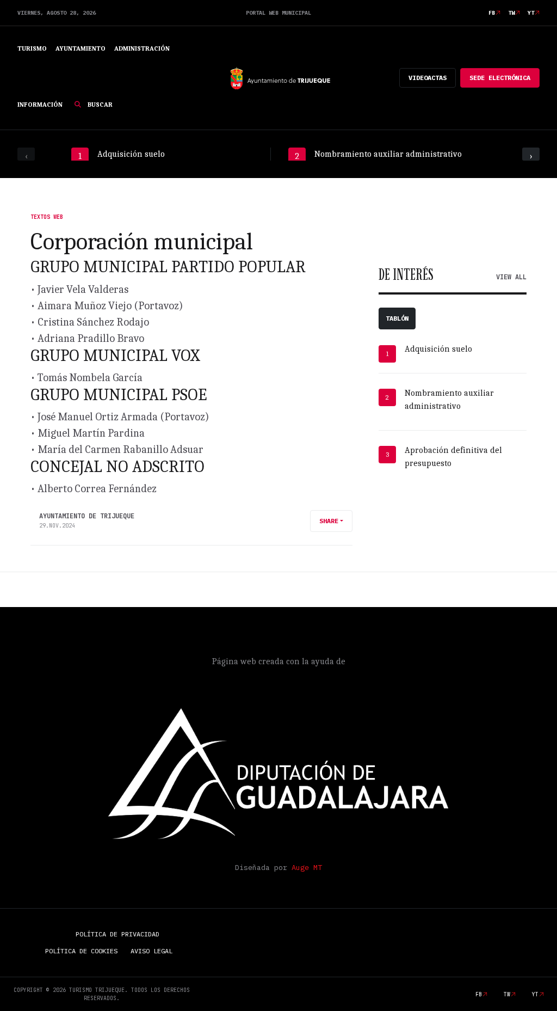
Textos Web (46, 216)
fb (491, 12)
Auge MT (307, 867)
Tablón (397, 318)
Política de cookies (81, 951)
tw (511, 12)
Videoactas (428, 77)
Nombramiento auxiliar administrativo (449, 399)
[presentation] (26, 154)
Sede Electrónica (499, 77)
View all (511, 277)
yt (531, 12)
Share (328, 521)
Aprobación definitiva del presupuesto (453, 456)
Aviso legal (151, 951)
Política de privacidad (117, 934)
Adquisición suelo (438, 349)
